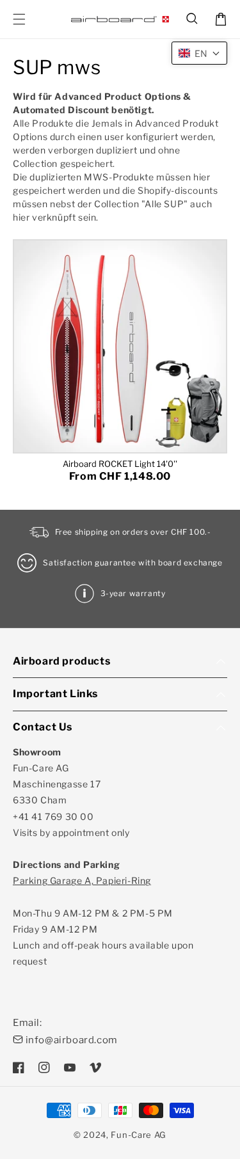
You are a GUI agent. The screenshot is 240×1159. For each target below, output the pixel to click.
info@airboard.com (72, 1040)
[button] (193, 19)
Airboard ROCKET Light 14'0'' (120, 464)
